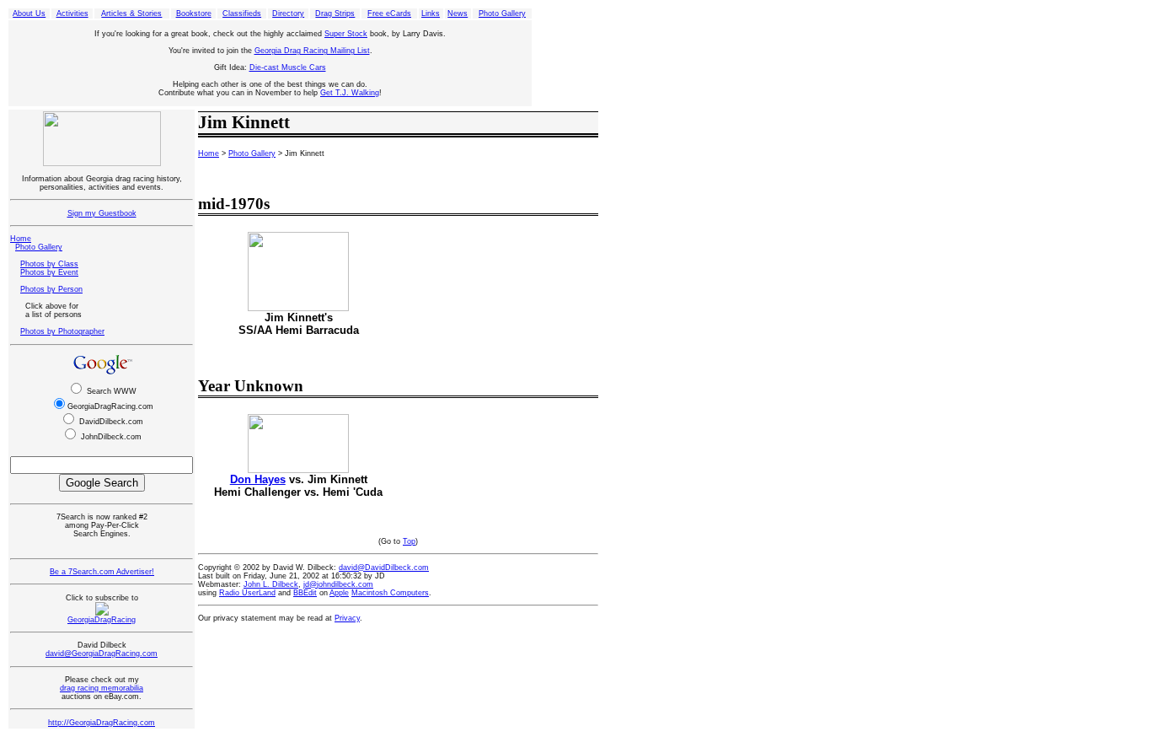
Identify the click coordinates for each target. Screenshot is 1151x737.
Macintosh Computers (390, 593)
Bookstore (193, 13)
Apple (339, 593)
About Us (29, 13)
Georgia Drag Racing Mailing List (312, 50)
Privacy (347, 618)
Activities (72, 13)
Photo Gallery (502, 13)
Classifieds (241, 13)
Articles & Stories (131, 13)
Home (20, 238)
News (457, 13)
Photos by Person (51, 289)
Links (430, 13)
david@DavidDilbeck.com (384, 567)
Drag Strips (335, 13)
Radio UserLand (247, 593)
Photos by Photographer (62, 331)
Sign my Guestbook (102, 213)
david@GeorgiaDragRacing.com (102, 653)
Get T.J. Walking (349, 93)
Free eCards (389, 13)
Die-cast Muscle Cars (287, 67)
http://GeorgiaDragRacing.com (101, 722)
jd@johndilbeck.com (338, 584)
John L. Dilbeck (271, 584)
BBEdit (305, 593)
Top (409, 541)
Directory (288, 13)
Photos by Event (49, 272)
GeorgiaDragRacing (101, 620)
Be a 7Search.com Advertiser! (102, 572)
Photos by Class (49, 264)
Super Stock (345, 34)
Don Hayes (258, 479)
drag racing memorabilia (101, 688)
